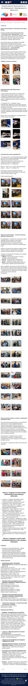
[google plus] (8, 2)
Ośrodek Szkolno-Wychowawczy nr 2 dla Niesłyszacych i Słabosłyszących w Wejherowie (14, 8)
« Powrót (3, 669)
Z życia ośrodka (17, 22)
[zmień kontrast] (26, 2)
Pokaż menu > (14, 19)
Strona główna (9, 22)
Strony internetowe (19, 679)
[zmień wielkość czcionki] (24, 2)
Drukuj (25, 669)
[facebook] (6, 2)
